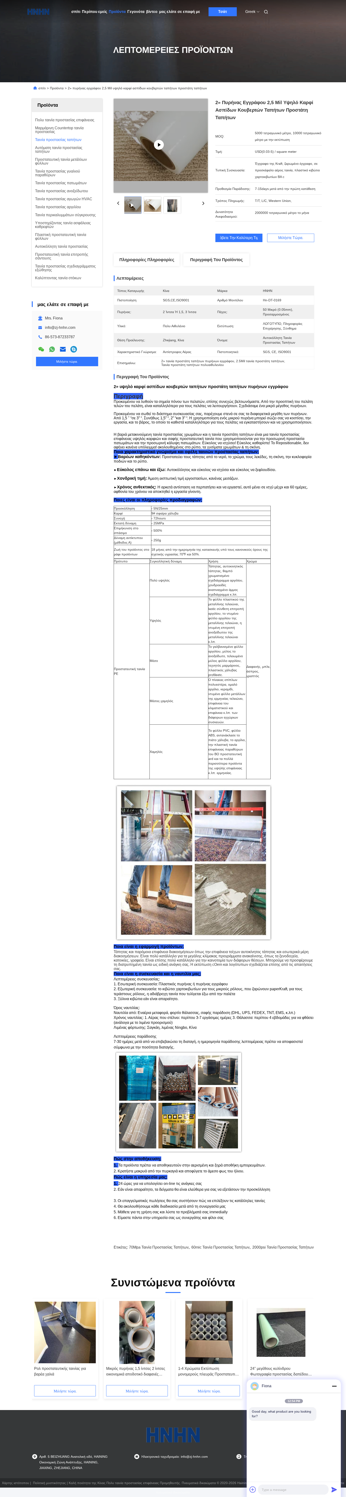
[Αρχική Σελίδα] (38, 12)
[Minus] (334, 1386)
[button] (40, 1343)
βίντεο (151, 12)
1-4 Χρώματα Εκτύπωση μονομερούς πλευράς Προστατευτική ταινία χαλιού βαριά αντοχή (208, 1372)
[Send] (334, 1489)
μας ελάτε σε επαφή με (179, 12)
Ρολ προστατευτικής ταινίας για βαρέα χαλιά (60, 1371)
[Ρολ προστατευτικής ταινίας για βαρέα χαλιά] (65, 1332)
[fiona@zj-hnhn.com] (73, 349)
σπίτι (75, 12)
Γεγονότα (136, 12)
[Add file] (252, 1489)
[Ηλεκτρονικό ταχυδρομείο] (63, 349)
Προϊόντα (117, 12)
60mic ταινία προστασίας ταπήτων (220, 1247)
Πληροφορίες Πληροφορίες (146, 259)
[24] (281, 1332)
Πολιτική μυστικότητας (49, 1483)
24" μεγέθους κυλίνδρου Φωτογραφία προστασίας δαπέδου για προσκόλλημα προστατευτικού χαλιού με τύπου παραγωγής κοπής (280, 1372)
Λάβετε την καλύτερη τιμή (239, 238)
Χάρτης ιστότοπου (15, 1483)
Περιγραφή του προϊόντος (216, 259)
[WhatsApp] (52, 349)
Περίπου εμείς (94, 12)
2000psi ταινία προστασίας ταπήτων (283, 1247)
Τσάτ (222, 12)
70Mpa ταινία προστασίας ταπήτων (159, 1247)
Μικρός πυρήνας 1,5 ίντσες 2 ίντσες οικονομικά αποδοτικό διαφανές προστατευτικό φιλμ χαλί (135, 1372)
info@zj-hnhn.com (60, 328)
